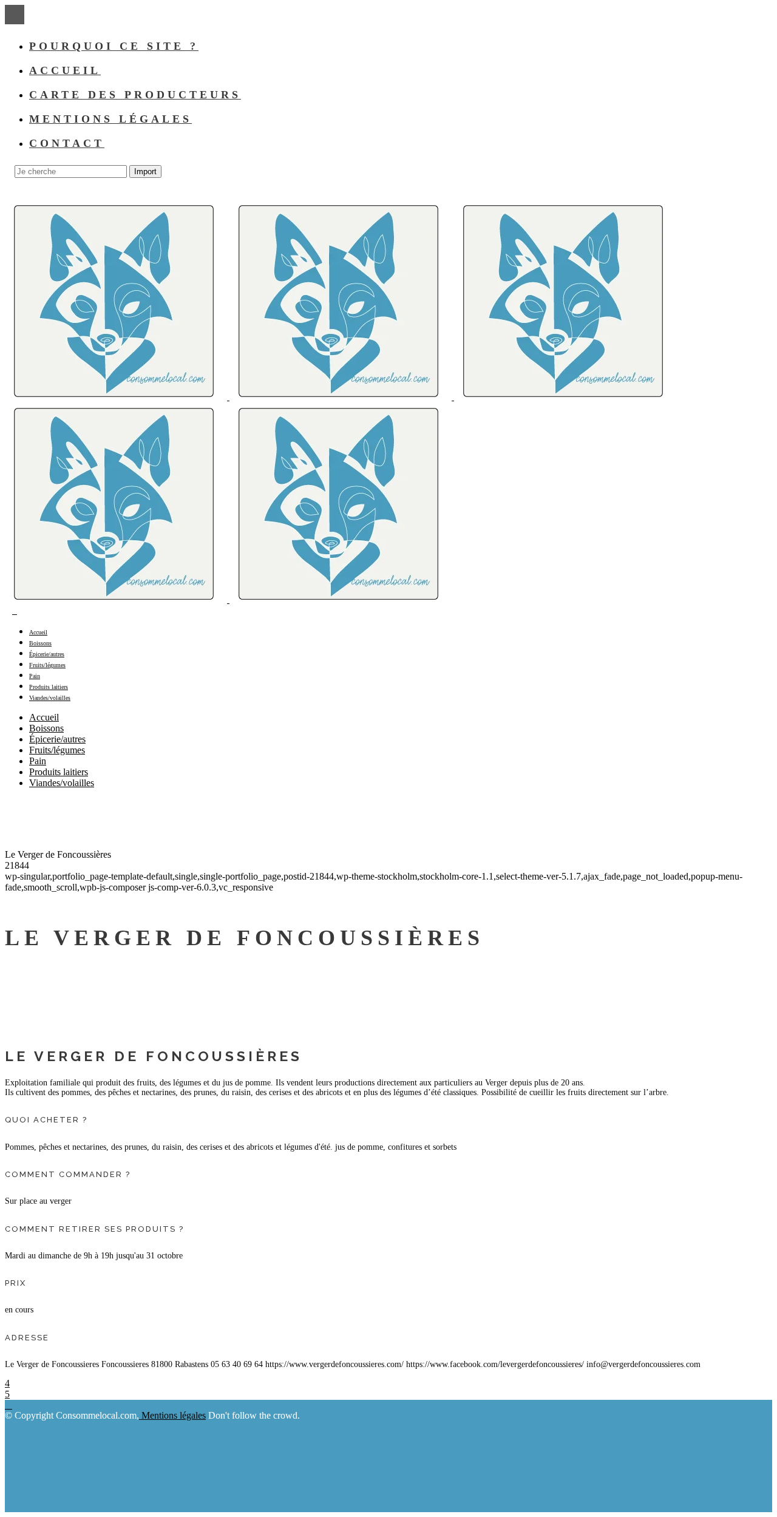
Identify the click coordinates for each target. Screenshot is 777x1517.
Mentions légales (172, 1415)
